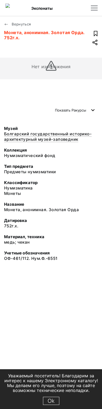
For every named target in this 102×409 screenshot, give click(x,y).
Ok (51, 401)
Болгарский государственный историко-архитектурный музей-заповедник (48, 136)
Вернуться (21, 24)
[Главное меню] (94, 8)
